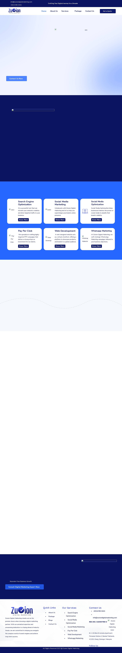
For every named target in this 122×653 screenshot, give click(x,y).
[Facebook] (104, 3)
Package (78, 11)
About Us (54, 11)
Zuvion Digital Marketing (71, 648)
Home (43, 11)
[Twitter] (107, 3)
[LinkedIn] (110, 3)
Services (64, 11)
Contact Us (89, 11)
